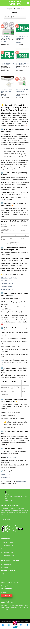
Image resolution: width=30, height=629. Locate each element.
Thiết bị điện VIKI (6, 474)
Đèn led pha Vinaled (7, 283)
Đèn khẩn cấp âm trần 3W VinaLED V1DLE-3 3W (6, 91)
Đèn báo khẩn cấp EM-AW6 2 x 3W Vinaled (7, 37)
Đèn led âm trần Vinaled (8, 281)
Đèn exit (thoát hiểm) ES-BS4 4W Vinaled (7, 64)
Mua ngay (3, 41)
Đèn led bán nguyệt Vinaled (9, 278)
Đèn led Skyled (5, 477)
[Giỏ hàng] (28, 3)
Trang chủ (9, 8)
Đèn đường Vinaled (7, 289)
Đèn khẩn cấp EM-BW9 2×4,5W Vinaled (22, 90)
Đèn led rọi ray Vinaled (7, 286)
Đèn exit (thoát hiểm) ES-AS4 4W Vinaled (22, 37)
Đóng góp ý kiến (5, 519)
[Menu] (2, 3)
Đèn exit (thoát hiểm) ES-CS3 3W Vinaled (22, 64)
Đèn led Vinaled (15, 2)
